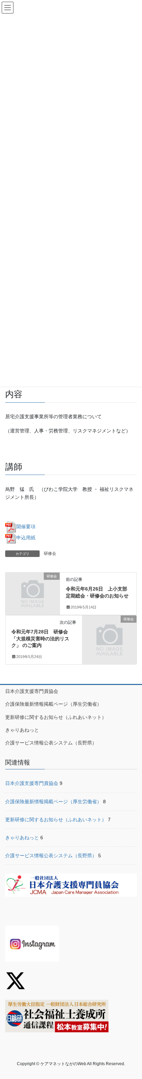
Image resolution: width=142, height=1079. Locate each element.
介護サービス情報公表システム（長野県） (51, 743)
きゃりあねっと (22, 730)
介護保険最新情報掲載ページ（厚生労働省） (53, 704)
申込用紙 (26, 537)
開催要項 (26, 526)
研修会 (50, 553)
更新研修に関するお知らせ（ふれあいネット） (55, 717)
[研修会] (33, 589)
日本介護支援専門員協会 (31, 691)
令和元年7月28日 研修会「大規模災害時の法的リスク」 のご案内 (40, 638)
